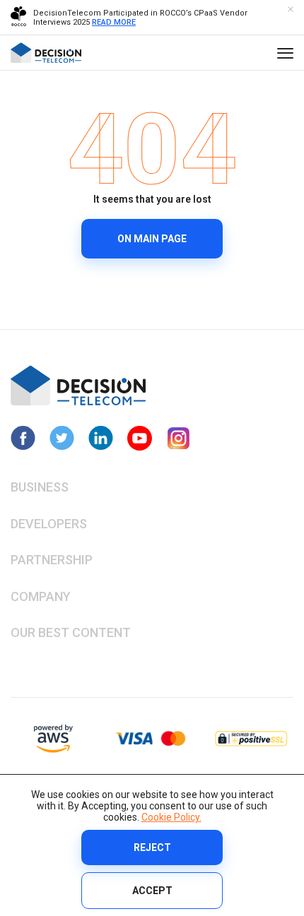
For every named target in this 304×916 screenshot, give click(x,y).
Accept (152, 890)
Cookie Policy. (171, 817)
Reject (152, 847)
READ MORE (114, 22)
